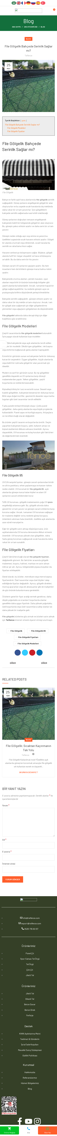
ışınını (50, 502)
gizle (23, 120)
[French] (23, 3)
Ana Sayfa (16, 27)
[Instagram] (37, 1121)
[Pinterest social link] (32, 653)
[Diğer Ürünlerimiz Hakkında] (28, 663)
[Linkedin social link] (39, 653)
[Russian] (33, 3)
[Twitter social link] (25, 653)
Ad (4, 839)
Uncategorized (31, 27)
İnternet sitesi (8, 863)
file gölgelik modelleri (28, 643)
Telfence (10, 620)
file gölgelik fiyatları (28, 637)
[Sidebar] (4, 344)
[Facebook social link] (18, 653)
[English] (18, 3)
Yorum (5, 805)
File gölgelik (16, 631)
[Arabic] (14, 3)
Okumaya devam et (28, 772)
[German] (28, 3)
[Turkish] (43, 3)
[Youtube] (28, 1121)
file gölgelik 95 (38, 631)
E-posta (7, 851)
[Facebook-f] (20, 1121)
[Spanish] (38, 3)
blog (43, 27)
